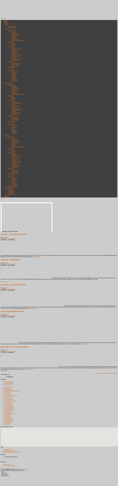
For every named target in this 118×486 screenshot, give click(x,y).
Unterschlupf (7, 83)
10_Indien (7, 393)
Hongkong (14, 39)
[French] (103, 373)
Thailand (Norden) (16, 49)
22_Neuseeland (9, 409)
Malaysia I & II (16, 56)
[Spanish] (114, 373)
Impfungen (11, 192)
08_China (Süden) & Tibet (12, 390)
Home (6, 20)
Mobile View (24, 469)
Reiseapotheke (12, 194)
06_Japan (7, 388)
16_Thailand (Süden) (10, 401)
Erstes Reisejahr (12, 185)
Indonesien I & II (16, 59)
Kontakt (6, 196)
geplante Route (12, 27)
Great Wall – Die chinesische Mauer (15, 347)
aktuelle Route (12, 26)
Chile (13, 81)
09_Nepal (7, 392)
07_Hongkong (8, 389)
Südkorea (14, 36)
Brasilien (14, 77)
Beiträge (6, 22)
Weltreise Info (7, 449)
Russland (14, 32)
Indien (13, 44)
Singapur (14, 57)
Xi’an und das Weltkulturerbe (12, 311)
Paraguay (14, 78)
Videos (6, 23)
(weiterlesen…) (37, 256)
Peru (13, 74)
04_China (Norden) (12, 238)
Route (6, 25)
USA (13, 69)
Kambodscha (15, 52)
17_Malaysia (8, 402)
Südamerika (11, 70)
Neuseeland (15, 66)
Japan (13, 37)
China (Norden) (16, 35)
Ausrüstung (11, 191)
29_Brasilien (8, 418)
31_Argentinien (9, 420)
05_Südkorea (8, 387)
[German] (108, 373)
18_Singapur (8, 403)
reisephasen (5, 237)
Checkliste (11, 189)
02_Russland (8, 383)
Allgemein (8, 423)
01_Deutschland (9, 381)
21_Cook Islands (9, 407)
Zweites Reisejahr (13, 187)
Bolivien (14, 76)
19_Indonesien (9, 405)
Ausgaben (7, 135)
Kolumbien (15, 72)
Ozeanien (10, 61)
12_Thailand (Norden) (10, 396)
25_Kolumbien (9, 412)
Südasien (10, 42)
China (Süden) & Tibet (18, 40)
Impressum (7, 464)
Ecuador (14, 73)
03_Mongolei (8, 384)
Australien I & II (16, 63)
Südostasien (11, 46)
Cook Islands (15, 64)
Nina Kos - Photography (10, 450)
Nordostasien (11, 30)
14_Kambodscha (9, 398)
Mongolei (14, 33)
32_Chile (7, 422)
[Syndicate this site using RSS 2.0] (3, 18)
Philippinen (15, 60)
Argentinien (15, 80)
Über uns (6, 195)
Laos (13, 50)
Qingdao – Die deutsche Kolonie (13, 234)
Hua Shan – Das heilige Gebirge (13, 285)
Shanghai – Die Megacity (10, 260)
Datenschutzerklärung (9, 465)
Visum (6, 29)
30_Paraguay (8, 419)
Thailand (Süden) (16, 54)
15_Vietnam (8, 400)
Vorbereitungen (8, 188)
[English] (98, 373)
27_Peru (7, 415)
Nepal (13, 43)
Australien (14, 117)
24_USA (7, 411)
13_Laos (7, 397)
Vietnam (14, 53)
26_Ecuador (8, 414)
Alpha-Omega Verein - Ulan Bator (12, 452)
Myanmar (14, 47)
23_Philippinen (9, 410)
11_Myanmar (8, 394)
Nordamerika (11, 67)
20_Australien (8, 406)
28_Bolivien (8, 416)
